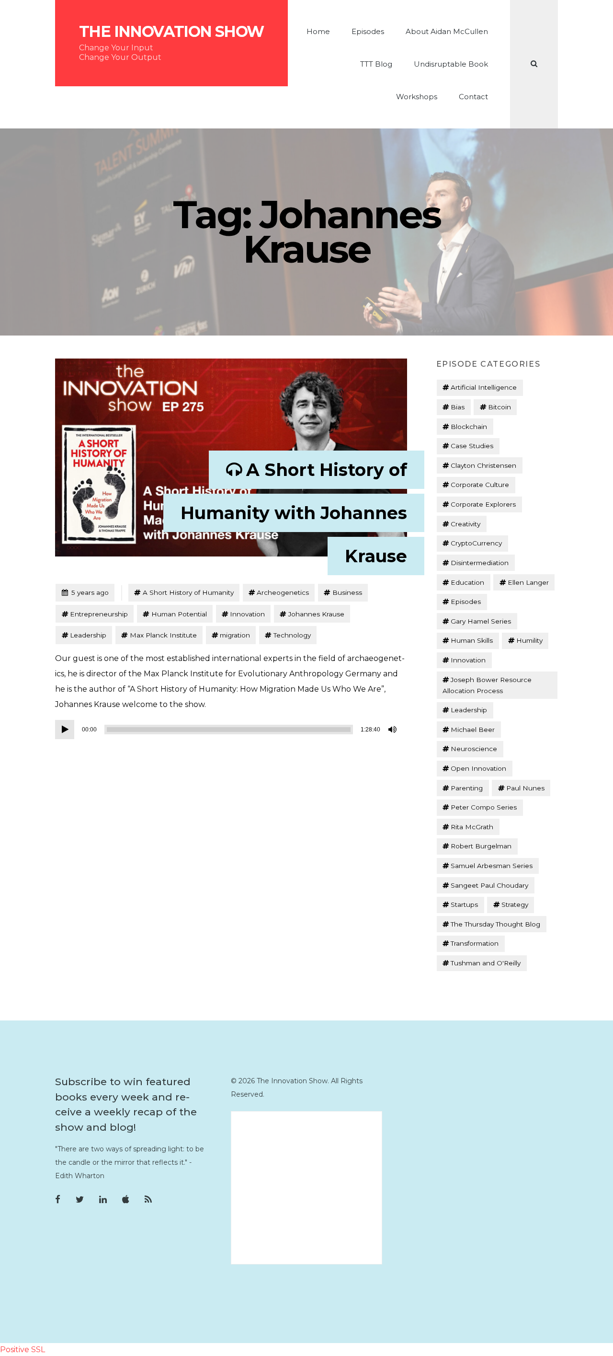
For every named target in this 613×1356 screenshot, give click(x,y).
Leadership (88, 635)
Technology (292, 635)
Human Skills (472, 640)
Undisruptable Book (451, 64)
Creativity (465, 524)
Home (318, 31)
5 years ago (85, 592)
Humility (529, 640)
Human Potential (179, 614)
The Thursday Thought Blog (495, 924)
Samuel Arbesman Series (492, 865)
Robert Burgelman (481, 846)
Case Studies (472, 446)
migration (235, 635)
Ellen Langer (528, 582)
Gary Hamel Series (481, 621)
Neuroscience (474, 749)
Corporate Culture (480, 484)
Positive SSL (22, 1349)
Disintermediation (480, 563)
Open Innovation (478, 768)
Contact (473, 96)
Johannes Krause (316, 614)
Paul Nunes (525, 788)
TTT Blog (376, 64)
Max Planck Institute (163, 635)
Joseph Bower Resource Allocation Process (487, 685)
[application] (227, 729)
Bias (458, 407)
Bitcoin (499, 407)
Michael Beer (473, 729)
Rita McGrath (472, 827)
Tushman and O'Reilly (486, 963)
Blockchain (469, 426)
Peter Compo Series (484, 807)
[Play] (64, 729)
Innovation (247, 614)
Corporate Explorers (483, 504)
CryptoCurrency (476, 543)
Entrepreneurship (99, 614)
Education (467, 582)
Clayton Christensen (483, 465)
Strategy (514, 904)
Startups (464, 904)
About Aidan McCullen (447, 31)
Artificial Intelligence (484, 387)
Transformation (475, 943)
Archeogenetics (283, 592)
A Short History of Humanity (188, 592)
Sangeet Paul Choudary (489, 885)
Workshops (416, 96)
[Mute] (393, 729)
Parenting (467, 788)
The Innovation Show (171, 31)
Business (347, 592)
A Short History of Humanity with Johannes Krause (294, 513)
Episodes (368, 31)
